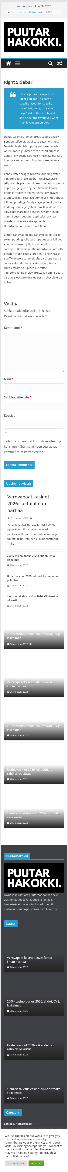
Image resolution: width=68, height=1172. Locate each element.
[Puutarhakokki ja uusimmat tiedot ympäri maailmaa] (8, 63)
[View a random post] (59, 63)
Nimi (8, 379)
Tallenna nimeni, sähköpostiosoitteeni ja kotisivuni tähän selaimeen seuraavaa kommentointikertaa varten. (32, 446)
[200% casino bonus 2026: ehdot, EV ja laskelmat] (34, 618)
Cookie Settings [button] (15, 1163)
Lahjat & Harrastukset (18, 1123)
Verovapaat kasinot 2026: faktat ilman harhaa (28, 503)
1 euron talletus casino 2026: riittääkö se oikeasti (34, 14)
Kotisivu (9, 416)
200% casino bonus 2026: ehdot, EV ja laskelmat (31, 558)
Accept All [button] (36, 1163)
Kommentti (13, 328)
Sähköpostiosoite (17, 397)
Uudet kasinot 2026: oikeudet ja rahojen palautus (32, 578)
